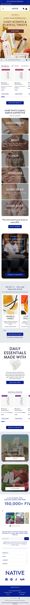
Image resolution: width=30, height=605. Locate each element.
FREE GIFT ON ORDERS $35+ (15, 1)
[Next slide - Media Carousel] (27, 519)
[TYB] (22, 579)
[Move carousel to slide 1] (4, 330)
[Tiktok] (16, 579)
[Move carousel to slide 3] (10, 330)
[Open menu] (3, 8)
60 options (3, 87)
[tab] (5, 66)
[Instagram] (11, 579)
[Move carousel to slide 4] (13, 330)
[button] (23, 8)
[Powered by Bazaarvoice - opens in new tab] (15, 526)
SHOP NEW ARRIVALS (15, 103)
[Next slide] (28, 1)
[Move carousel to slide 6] (19, 330)
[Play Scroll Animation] (1, 60)
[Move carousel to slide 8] (25, 330)
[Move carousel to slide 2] (7, 330)
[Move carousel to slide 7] (22, 330)
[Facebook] (6, 579)
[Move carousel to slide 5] (16, 330)
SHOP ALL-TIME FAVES (15, 427)
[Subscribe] (26, 538)
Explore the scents (15, 334)
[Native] (15, 8)
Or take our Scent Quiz (15, 337)
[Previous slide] (1, 1)
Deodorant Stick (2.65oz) (5, 83)
